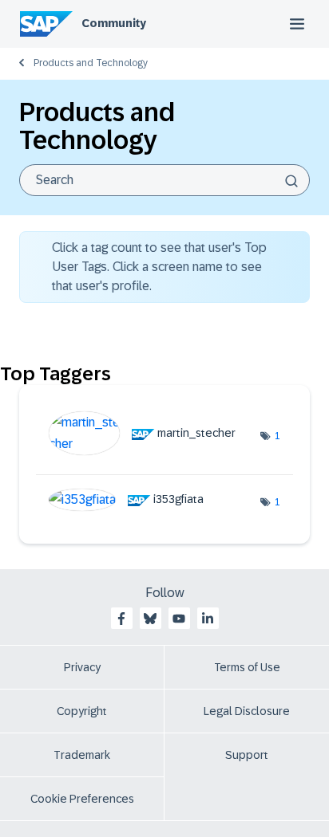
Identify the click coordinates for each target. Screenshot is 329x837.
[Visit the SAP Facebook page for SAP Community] (121, 618)
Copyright (82, 711)
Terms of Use (247, 667)
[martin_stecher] (148, 451)
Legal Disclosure (247, 711)
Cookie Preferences (82, 798)
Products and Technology (91, 63)
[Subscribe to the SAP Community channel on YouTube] (178, 618)
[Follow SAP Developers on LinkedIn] (207, 618)
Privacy (82, 667)
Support (246, 755)
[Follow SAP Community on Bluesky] (150, 618)
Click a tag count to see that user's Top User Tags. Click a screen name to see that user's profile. (159, 267)
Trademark (82, 755)
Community (113, 23)
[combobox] (164, 180)
